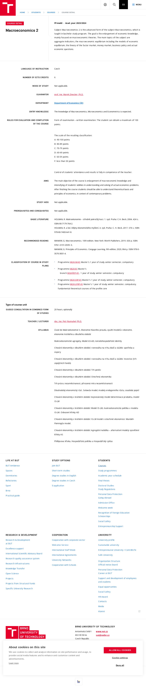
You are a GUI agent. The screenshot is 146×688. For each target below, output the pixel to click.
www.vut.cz (102, 631)
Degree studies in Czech (63, 480)
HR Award (103, 596)
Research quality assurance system (22, 558)
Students (36, 12)
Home (22, 12)
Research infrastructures (18, 563)
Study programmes (107, 470)
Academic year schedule (109, 475)
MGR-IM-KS (75, 262)
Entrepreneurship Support (110, 526)
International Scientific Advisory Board (24, 553)
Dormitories (11, 475)
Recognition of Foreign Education (113, 512)
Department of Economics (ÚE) (68, 103)
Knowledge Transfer (15, 568)
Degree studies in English (64, 475)
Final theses (104, 480)
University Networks (61, 560)
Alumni (101, 611)
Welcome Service (60, 545)
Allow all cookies (120, 650)
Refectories (11, 480)
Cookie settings (120, 658)
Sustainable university (108, 545)
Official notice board (108, 564)
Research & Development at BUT (18, 542)
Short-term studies (61, 470)
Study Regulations (106, 489)
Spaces (9, 470)
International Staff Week (63, 550)
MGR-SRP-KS (76, 280)
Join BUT (56, 465)
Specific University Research (19, 588)
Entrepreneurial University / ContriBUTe (117, 550)
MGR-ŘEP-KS (73, 273)
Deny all (120, 665)
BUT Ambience (13, 465)
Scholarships (104, 516)
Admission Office (106, 502)
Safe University (105, 555)
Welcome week (105, 507)
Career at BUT (105, 573)
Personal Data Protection (110, 494)
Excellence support (15, 548)
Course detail (68, 12)
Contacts (102, 601)
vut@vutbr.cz (102, 635)
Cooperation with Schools (64, 565)
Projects (9, 578)
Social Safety (104, 521)
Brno (8, 490)
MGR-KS (73, 268)
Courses (51, 12)
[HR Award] (78, 681)
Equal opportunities (107, 586)
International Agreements (64, 555)
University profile (106, 540)
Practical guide (13, 495)
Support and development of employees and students (117, 580)
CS (123, 4)
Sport (8, 485)
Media (101, 606)
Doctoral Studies (106, 485)
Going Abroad (104, 497)
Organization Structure (109, 561)
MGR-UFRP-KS (76, 284)
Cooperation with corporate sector (68, 540)
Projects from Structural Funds (20, 583)
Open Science (12, 573)
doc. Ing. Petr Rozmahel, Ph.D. (68, 321)
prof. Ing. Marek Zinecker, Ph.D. (68, 94)
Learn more (14, 663)
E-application (58, 485)
